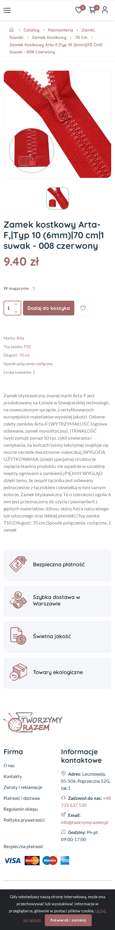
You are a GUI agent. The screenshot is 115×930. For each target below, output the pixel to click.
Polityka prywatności (24, 820)
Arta (20, 338)
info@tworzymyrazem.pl (84, 822)
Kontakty (13, 776)
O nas (9, 765)
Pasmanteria (60, 30)
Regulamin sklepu (21, 809)
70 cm (81, 37)
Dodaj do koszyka (48, 308)
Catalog (32, 30)
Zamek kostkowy (49, 37)
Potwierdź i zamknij (68, 920)
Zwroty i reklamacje (23, 787)
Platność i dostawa (22, 798)
